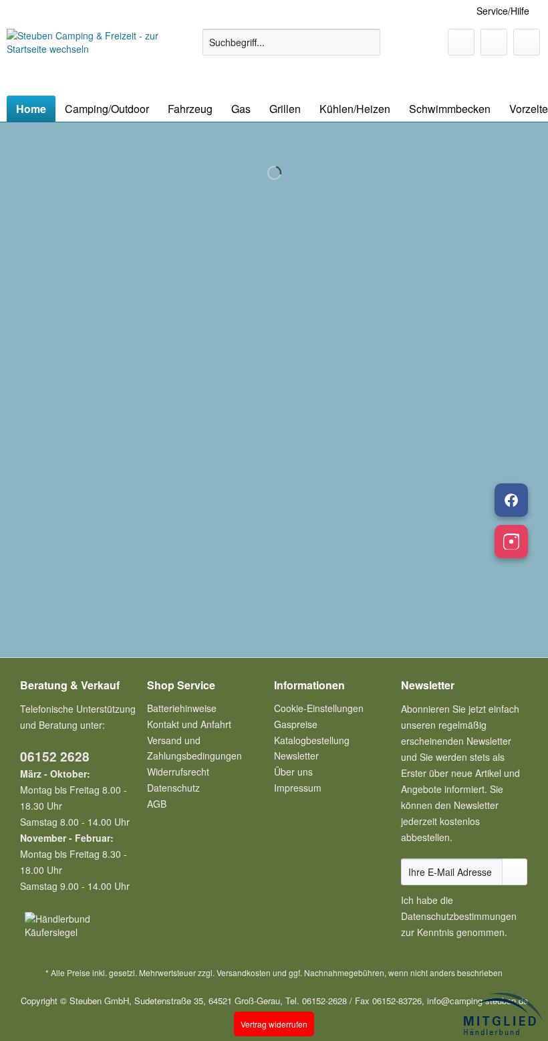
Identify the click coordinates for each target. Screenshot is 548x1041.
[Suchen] (368, 42)
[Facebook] (511, 500)
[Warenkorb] (526, 42)
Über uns (293, 771)
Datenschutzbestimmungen (459, 916)
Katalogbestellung (312, 740)
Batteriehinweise (182, 708)
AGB (156, 803)
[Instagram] (511, 541)
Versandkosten (244, 972)
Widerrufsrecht (178, 771)
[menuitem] (291, 49)
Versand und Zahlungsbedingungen (194, 748)
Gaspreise (295, 724)
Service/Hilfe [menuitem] (503, 10)
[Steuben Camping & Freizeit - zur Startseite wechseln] (82, 59)
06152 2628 (55, 756)
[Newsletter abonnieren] (514, 871)
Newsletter (296, 755)
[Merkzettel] (461, 42)
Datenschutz (173, 787)
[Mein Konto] (494, 42)
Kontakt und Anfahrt (189, 724)
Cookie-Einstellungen (319, 708)
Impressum (297, 787)
